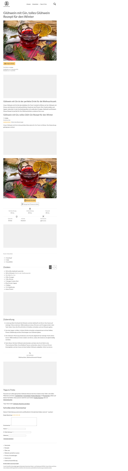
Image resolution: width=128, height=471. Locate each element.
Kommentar (7, 425)
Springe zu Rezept (10, 63)
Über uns (7, 450)
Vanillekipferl (19, 395)
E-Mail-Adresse (8, 432)
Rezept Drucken (31, 200)
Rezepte (7, 448)
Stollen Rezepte (38, 397)
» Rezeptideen (35, 4)
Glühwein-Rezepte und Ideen (21, 403)
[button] (4, 122)
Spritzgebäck (27, 395)
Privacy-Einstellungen (11, 455)
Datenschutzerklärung (11, 460)
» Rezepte (28, 4)
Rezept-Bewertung (7, 415)
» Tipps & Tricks (43, 4)
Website (5, 435)
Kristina (11, 67)
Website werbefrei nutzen (12, 453)
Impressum (8, 458)
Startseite (7, 445)
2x (52, 267)
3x (55, 267)
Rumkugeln (46, 395)
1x (50, 267)
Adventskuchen (7, 399)
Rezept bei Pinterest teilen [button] (31, 204)
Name (5, 428)
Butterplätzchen (36, 395)
